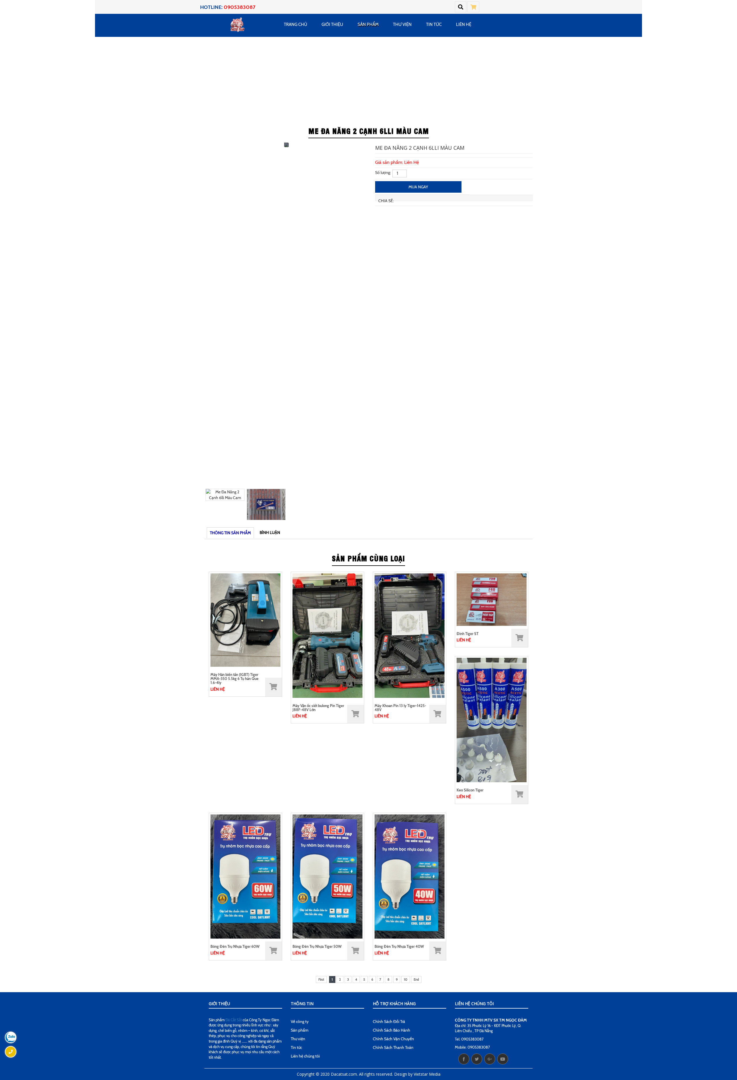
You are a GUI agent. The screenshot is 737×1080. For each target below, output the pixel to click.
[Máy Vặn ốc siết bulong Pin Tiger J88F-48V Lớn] (327, 635)
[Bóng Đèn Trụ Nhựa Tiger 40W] (410, 876)
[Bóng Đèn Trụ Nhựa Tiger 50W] (327, 876)
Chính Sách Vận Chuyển (393, 1038)
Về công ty (300, 1021)
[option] (286, 147)
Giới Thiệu (332, 24)
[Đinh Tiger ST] (492, 599)
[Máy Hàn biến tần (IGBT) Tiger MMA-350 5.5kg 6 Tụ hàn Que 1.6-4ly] (245, 619)
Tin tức (296, 1047)
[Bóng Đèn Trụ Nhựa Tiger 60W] (245, 876)
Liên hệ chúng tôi (305, 1056)
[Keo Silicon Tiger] (492, 719)
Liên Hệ (463, 24)
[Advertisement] (368, 80)
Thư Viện (402, 24)
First (321, 979)
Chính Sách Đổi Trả (389, 1021)
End (416, 979)
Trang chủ (295, 24)
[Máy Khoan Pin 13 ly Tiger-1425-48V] (410, 635)
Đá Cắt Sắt (233, 1020)
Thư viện (298, 1038)
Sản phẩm (368, 24)
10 (405, 979)
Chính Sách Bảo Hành (391, 1030)
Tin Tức (434, 24)
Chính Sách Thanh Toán (393, 1047)
